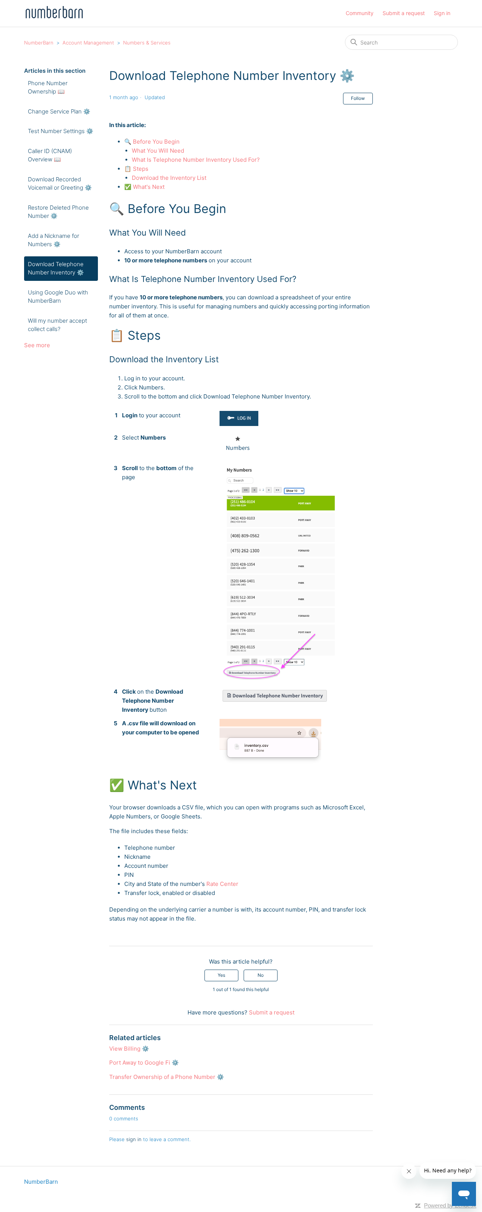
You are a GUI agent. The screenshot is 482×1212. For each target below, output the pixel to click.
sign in (134, 1139)
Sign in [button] (442, 13)
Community (360, 13)
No (261, 975)
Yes (221, 975)
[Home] (54, 17)
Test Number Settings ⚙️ (60, 131)
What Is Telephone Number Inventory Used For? (196, 159)
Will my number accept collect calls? (57, 325)
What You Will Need (158, 150)
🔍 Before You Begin (152, 141)
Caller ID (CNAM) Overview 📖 (50, 155)
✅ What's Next (144, 186)
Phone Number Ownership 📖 (47, 87)
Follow (358, 98)
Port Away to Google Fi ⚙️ (144, 1062)
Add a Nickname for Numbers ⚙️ (53, 240)
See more (37, 345)
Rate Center (222, 883)
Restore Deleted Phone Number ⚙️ (58, 212)
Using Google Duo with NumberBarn (58, 297)
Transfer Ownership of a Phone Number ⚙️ (166, 1076)
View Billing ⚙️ (129, 1048)
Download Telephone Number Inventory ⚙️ (56, 268)
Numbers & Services (147, 43)
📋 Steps (136, 168)
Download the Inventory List (169, 177)
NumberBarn (38, 43)
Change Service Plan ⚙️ (59, 111)
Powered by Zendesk (450, 1205)
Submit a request (404, 13)
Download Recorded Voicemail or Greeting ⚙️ (60, 184)
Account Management (88, 43)
